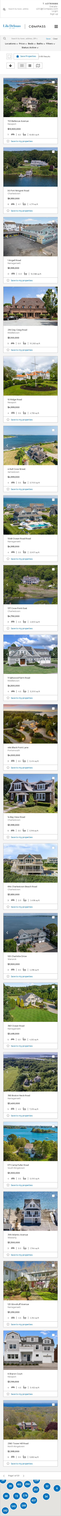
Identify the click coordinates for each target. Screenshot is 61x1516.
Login (55, 11)
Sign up (54, 14)
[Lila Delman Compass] (27, 27)
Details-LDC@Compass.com (47, 7)
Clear (55, 38)
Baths (40, 43)
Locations (10, 43)
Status (29, 47)
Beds (31, 43)
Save (48, 38)
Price (22, 43)
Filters (49, 43)
